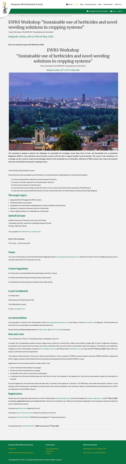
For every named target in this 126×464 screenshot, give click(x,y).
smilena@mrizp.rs (19, 309)
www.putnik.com (90, 322)
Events (76, 4)
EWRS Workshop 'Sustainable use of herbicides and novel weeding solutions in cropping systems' (46, 16)
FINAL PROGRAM (27, 426)
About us (118, 4)
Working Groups (90, 4)
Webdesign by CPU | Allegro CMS (94, 449)
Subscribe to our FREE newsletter (94, 452)
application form (21, 408)
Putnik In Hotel (55, 329)
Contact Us (12, 449)
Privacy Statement (52, 449)
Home (70, 4)
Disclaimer (49, 451)
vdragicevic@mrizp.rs (94, 398)
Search (120, 11)
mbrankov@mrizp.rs (63, 398)
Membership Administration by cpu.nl (21, 452)
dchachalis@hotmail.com (47, 349)
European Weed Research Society (27, 4)
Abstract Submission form (24, 413)
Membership (107, 4)
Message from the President (98, 11)
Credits (48, 453)
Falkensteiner (42, 329)
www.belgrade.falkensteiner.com (67, 257)
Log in (114, 11)
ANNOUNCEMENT (23, 417)
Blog (81, 4)
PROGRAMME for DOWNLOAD (29, 231)
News (100, 4)
